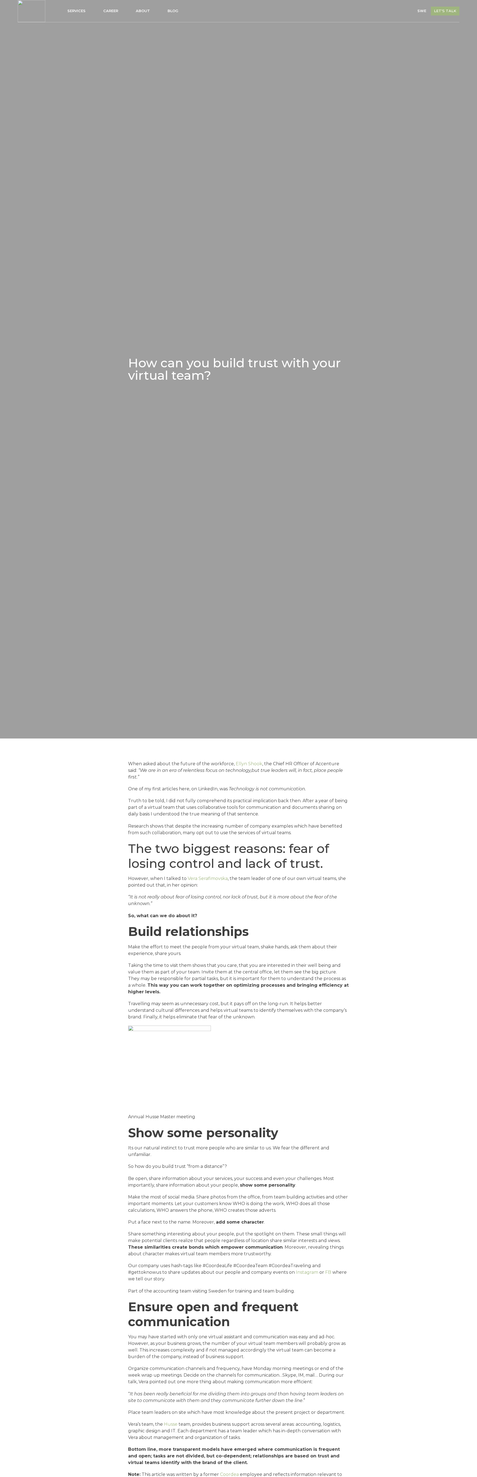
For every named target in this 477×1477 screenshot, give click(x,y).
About (143, 11)
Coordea (229, 1474)
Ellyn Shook (249, 763)
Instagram (307, 1272)
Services (76, 11)
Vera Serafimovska (208, 878)
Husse (170, 1424)
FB (328, 1272)
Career (110, 11)
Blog (173, 11)
